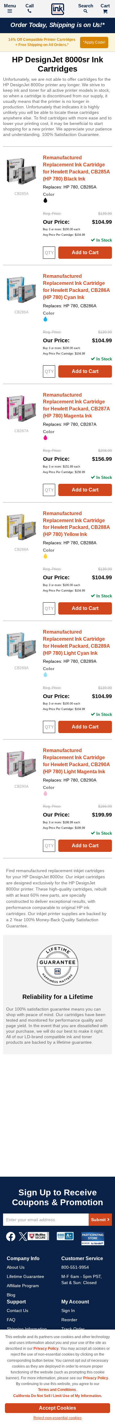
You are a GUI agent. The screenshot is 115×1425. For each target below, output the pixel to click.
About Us (16, 1267)
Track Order (73, 1328)
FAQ (11, 1319)
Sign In (68, 1310)
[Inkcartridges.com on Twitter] (23, 1239)
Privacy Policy (46, 1348)
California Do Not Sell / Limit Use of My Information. (57, 1396)
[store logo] (57, 10)
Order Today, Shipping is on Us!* (57, 24)
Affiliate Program (23, 1285)
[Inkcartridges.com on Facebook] (10, 1239)
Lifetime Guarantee (25, 1276)
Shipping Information (27, 1328)
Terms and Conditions (57, 1390)
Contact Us (17, 1310)
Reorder (69, 1319)
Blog (11, 1294)
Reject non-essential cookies (57, 1418)
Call (29, 5)
